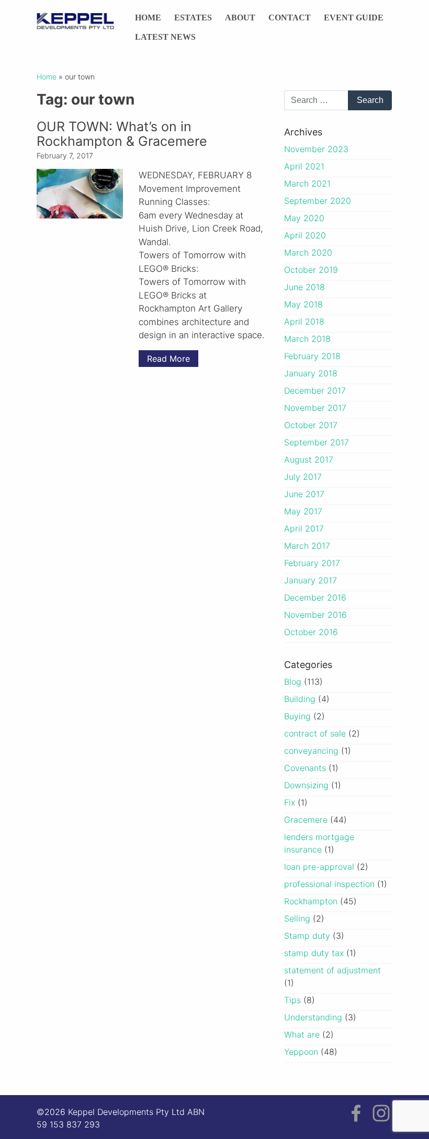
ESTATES (193, 17)
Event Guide (353, 17)
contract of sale (315, 733)
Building (299, 699)
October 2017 (310, 425)
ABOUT (240, 17)
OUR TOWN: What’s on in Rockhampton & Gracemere (122, 134)
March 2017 (307, 545)
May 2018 (303, 304)
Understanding (313, 1017)
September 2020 (317, 200)
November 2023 (316, 149)
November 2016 (315, 614)
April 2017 (304, 528)
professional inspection (329, 884)
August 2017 (308, 459)
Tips (292, 1000)
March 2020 (308, 252)
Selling (297, 918)
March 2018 (307, 338)
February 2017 (312, 563)
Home (148, 17)
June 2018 (304, 287)
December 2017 (315, 390)
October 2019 (311, 269)
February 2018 (312, 356)
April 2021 (304, 166)
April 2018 (304, 321)
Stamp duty (307, 935)
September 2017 (316, 442)
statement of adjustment (332, 970)
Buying (297, 716)
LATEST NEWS (165, 36)
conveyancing (311, 750)
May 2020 (304, 218)
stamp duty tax (314, 953)
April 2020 (305, 235)
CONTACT (289, 17)
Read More (168, 358)
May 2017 (303, 511)
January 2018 (310, 373)
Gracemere (306, 819)
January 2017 (310, 580)
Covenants (305, 768)
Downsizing (306, 785)
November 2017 (315, 407)
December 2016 (315, 597)
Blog (292, 681)
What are (302, 1034)
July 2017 (303, 476)
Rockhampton (310, 901)
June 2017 (304, 494)
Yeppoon (301, 1051)
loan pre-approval (319, 866)
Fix (289, 802)
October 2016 (311, 632)
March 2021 (307, 183)
